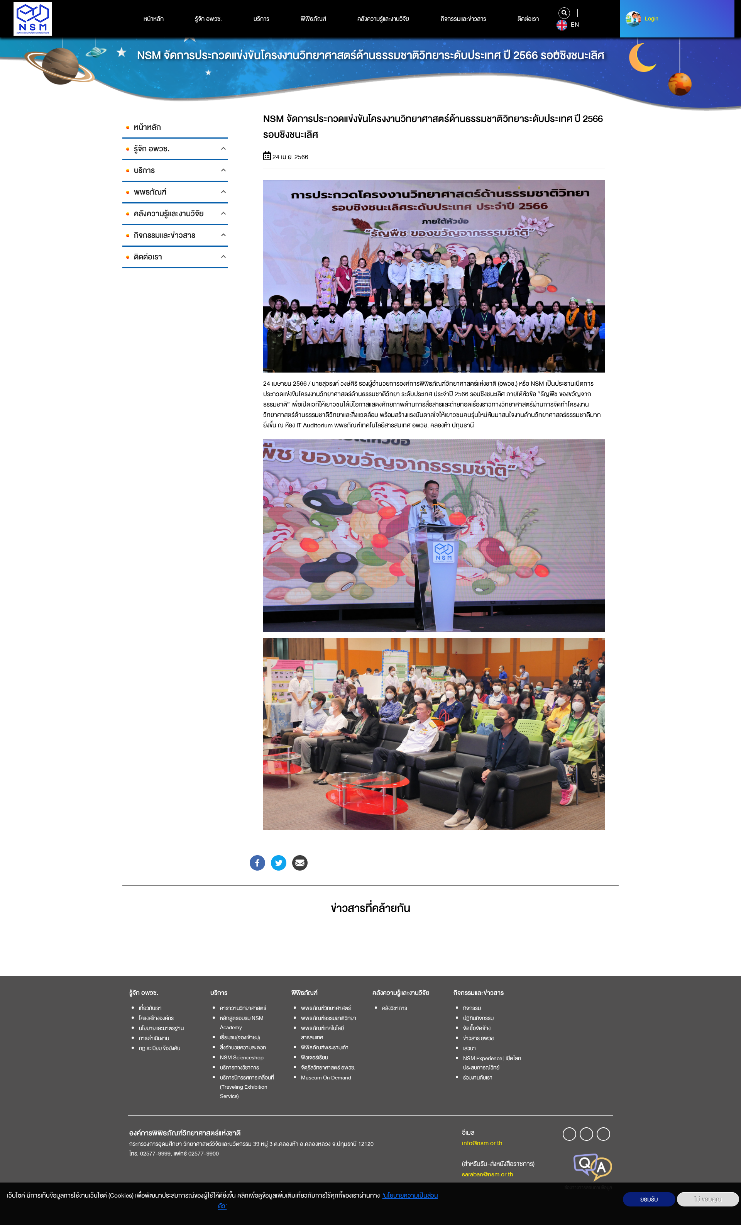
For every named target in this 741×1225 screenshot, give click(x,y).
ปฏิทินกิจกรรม (478, 1018)
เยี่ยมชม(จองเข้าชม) (240, 1037)
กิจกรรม (472, 1008)
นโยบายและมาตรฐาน (161, 1028)
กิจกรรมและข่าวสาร (463, 19)
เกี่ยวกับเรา (150, 1008)
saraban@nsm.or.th (487, 1174)
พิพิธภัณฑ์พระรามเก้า (325, 1047)
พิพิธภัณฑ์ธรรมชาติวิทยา (328, 1018)
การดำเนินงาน (154, 1038)
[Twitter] (278, 862)
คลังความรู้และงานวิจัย (383, 19)
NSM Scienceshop (242, 1057)
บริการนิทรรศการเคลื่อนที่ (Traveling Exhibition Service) (247, 1087)
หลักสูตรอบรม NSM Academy (242, 1022)
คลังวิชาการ (394, 1008)
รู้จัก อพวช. (208, 19)
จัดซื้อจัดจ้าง (477, 1028)
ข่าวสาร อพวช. (479, 1038)
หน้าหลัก (154, 19)
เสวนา (469, 1048)
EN (574, 25)
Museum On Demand (326, 1077)
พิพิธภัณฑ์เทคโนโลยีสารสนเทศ (322, 1032)
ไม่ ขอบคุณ (708, 1199)
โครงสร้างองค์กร (156, 1018)
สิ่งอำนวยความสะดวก (243, 1047)
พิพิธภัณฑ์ (313, 19)
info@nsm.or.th (482, 1143)
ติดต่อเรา (528, 19)
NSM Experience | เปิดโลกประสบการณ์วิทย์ (492, 1063)
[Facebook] (257, 862)
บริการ (261, 19)
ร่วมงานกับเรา (477, 1077)
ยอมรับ (649, 1199)
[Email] (300, 862)
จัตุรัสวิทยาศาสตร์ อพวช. (328, 1067)
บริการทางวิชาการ (239, 1067)
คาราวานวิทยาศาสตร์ (243, 1008)
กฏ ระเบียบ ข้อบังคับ (159, 1048)
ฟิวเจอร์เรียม (314, 1057)
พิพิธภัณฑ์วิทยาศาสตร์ (326, 1008)
